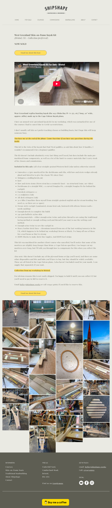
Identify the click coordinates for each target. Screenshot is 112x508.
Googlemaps (57, 483)
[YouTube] (81, 483)
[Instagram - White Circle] (92, 483)
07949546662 (89, 470)
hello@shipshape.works (30, 284)
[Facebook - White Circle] (86, 483)
